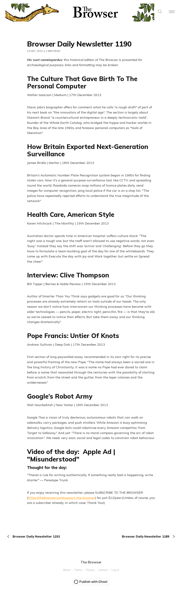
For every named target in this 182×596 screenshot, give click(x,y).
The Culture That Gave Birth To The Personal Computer (82, 82)
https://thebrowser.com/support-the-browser (61, 498)
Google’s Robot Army (59, 396)
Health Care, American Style (70, 214)
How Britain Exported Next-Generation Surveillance (87, 150)
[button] (159, 11)
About (67, 570)
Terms (78, 570)
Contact (103, 570)
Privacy (90, 570)
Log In (115, 570)
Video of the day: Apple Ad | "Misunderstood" (71, 455)
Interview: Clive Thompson (68, 275)
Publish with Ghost (93, 582)
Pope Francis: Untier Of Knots (73, 336)
